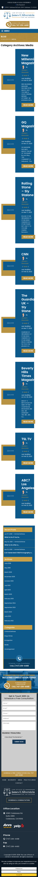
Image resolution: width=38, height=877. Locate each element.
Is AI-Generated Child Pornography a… (18, 553)
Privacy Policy (16, 733)
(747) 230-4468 (21, 666)
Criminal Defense (19, 534)
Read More (28, 105)
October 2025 (9, 581)
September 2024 (10, 603)
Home (4, 780)
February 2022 (9, 621)
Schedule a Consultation (19, 800)
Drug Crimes (9, 636)
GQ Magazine (29, 124)
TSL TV (26, 439)
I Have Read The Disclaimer (14, 737)
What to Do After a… (12, 545)
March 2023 (8, 612)
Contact (19, 783)
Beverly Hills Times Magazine (29, 374)
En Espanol (21, 5)
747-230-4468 (22, 25)
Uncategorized (9, 649)
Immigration (8, 640)
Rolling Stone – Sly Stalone (27, 189)
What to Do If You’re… (12, 537)
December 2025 (10, 577)
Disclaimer (6, 733)
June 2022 (8, 616)
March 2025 (8, 594)
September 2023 (10, 607)
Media (25, 75)
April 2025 (8, 590)
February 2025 (9, 599)
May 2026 (8, 568)
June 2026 (8, 563)
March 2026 (8, 572)
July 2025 (7, 585)
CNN (24, 254)
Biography (12, 780)
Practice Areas (30, 780)
